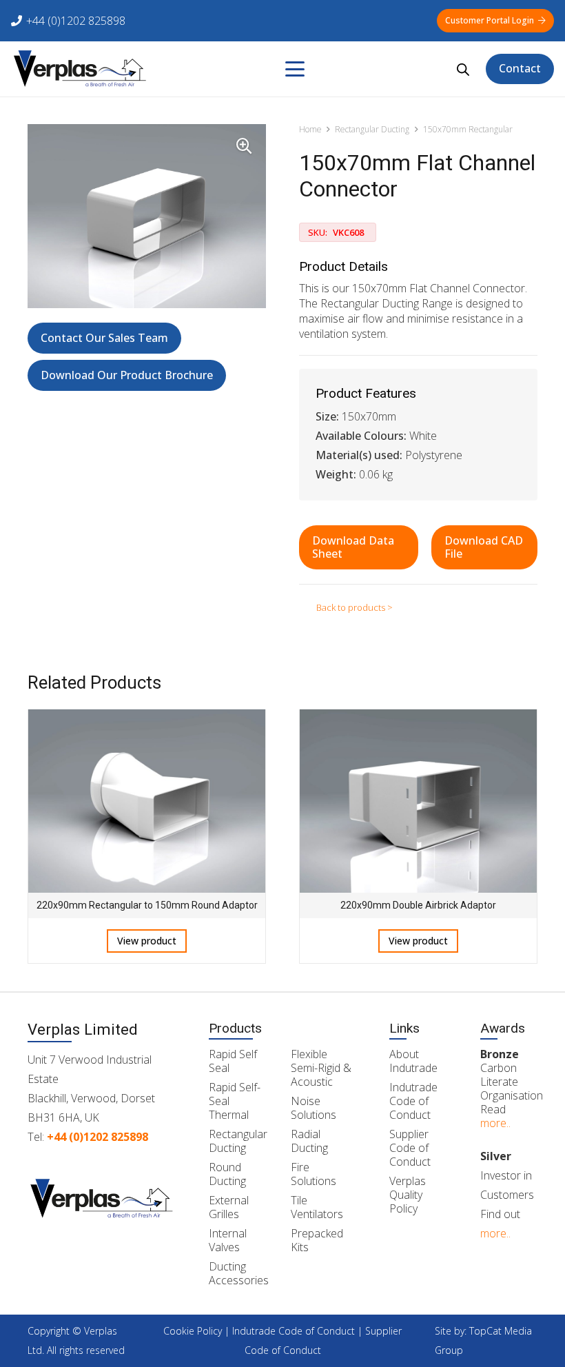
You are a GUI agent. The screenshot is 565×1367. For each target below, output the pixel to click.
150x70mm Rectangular (468, 129)
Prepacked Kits (317, 1240)
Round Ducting (227, 1174)
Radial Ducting (309, 1140)
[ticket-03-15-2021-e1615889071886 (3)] (80, 69)
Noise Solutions (313, 1107)
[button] (295, 69)
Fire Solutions (313, 1174)
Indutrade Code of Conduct (413, 1101)
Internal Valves (228, 1240)
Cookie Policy (192, 1330)
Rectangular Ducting (372, 129)
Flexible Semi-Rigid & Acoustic (321, 1067)
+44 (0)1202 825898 (97, 1136)
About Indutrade (413, 1060)
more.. (495, 1123)
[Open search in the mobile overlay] (463, 69)
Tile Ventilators (317, 1207)
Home (310, 129)
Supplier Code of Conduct (410, 1147)
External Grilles (229, 1207)
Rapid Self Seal (233, 1060)
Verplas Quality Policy (407, 1194)
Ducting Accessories (239, 1273)
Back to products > (354, 607)
